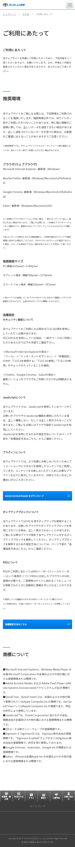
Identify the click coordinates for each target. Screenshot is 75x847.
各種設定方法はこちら (16, 624)
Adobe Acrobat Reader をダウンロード (24, 495)
